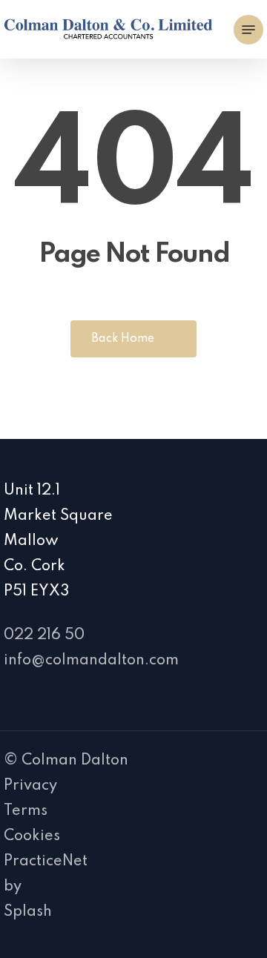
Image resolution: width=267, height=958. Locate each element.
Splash (28, 912)
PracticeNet (46, 861)
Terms (25, 811)
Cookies (32, 836)
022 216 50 (44, 635)
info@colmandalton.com (91, 660)
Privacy (30, 786)
